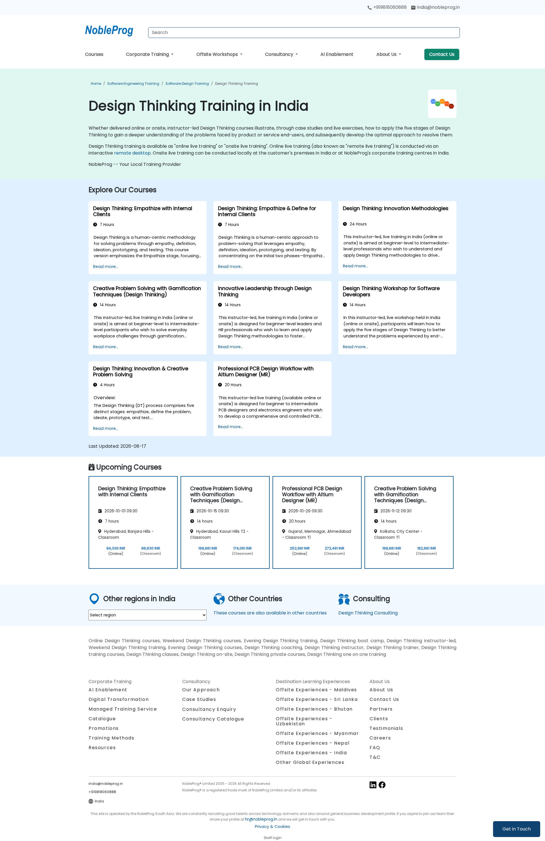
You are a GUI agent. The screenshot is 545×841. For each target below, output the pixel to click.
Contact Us (441, 54)
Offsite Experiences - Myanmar (317, 733)
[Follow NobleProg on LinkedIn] (373, 784)
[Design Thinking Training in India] (114, 30)
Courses (94, 54)
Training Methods (112, 738)
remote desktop (132, 153)
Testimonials (386, 728)
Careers (380, 738)
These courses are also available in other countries (270, 613)
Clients (379, 718)
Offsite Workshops (217, 54)
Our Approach (201, 689)
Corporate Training (148, 54)
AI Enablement (336, 54)
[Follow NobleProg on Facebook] (382, 784)
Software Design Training (187, 83)
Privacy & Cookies (272, 826)
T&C (375, 757)
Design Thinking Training (236, 83)
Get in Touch (516, 829)
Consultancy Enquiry (209, 709)
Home (96, 83)
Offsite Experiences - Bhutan (314, 709)
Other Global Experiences (310, 762)
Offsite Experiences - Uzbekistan (304, 721)
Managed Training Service (123, 709)
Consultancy (279, 54)
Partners (381, 709)
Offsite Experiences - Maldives (316, 689)
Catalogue (102, 718)
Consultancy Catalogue (213, 719)
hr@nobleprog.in (261, 819)
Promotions (104, 728)
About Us (387, 54)
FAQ (375, 747)
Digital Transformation (119, 699)
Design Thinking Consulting (368, 613)
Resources (102, 747)
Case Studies (199, 699)
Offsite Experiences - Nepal (312, 743)
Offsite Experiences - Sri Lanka (317, 699)
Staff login (273, 837)
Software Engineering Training (133, 83)
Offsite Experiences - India (311, 752)
